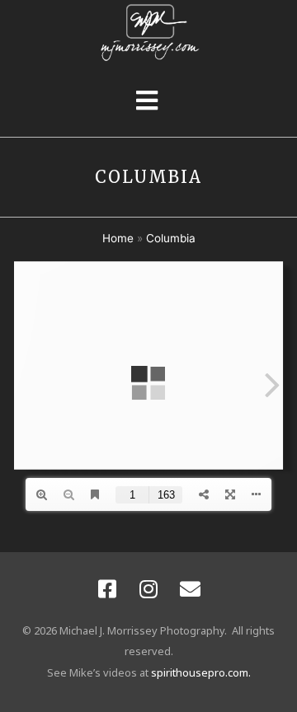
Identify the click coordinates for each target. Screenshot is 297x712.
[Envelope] (189, 589)
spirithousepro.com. (201, 672)
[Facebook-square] (107, 589)
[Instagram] (148, 589)
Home (118, 238)
